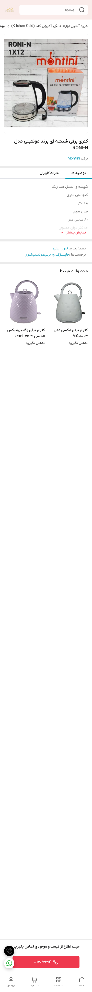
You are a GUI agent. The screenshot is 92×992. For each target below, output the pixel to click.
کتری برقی (60, 248)
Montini (74, 158)
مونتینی (38, 254)
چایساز (64, 254)
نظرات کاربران (49, 173)
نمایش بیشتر (76, 232)
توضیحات (79, 173)
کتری (28, 254)
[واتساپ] (9, 963)
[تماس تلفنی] (9, 951)
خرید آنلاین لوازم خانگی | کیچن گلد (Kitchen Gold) (49, 26)
